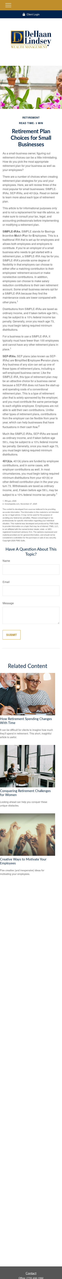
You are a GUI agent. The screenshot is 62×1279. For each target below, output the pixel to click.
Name (6, 561)
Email (6, 582)
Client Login (33, 14)
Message (8, 603)
